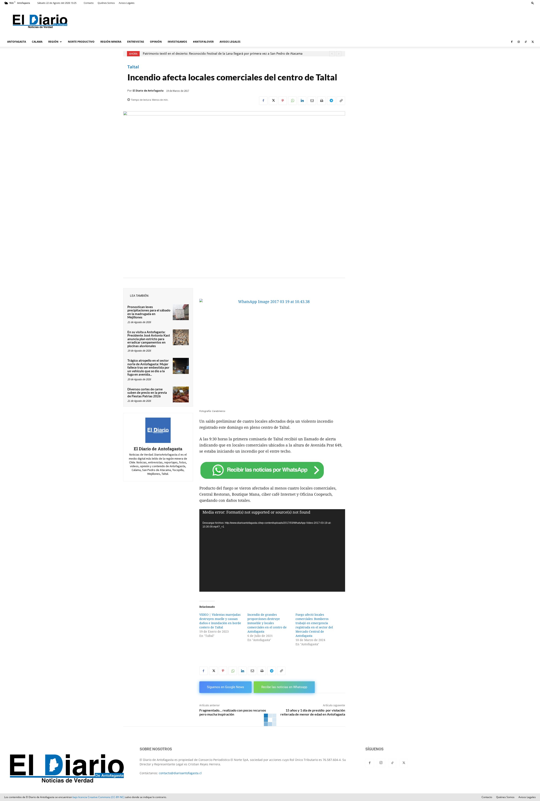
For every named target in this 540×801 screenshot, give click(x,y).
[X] (532, 42)
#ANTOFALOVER (203, 41)
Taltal (133, 67)
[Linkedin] (302, 100)
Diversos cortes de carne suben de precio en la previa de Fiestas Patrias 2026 (147, 392)
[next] (338, 53)
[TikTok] (525, 42)
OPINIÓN (156, 41)
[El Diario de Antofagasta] (158, 430)
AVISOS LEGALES (230, 41)
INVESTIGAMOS (177, 41)
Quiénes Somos (106, 2)
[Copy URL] (341, 100)
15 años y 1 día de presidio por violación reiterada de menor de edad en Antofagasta (312, 712)
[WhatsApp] (292, 100)
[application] (272, 550)
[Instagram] (519, 42)
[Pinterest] (282, 100)
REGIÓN (53, 41)
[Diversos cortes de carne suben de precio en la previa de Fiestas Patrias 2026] (181, 395)
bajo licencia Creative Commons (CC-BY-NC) (98, 797)
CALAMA (37, 41)
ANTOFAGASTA (16, 41)
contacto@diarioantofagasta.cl (180, 773)
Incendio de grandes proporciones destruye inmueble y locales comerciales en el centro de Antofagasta (267, 623)
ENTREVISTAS (135, 41)
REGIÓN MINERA (110, 41)
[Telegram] (331, 100)
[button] (532, 2)
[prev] (332, 53)
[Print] (321, 100)
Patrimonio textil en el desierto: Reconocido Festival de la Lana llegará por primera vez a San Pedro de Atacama (222, 53)
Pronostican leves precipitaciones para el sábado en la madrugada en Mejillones (148, 312)
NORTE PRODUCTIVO (81, 41)
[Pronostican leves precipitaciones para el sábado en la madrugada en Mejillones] (181, 312)
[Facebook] (512, 42)
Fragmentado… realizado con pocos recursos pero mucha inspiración (232, 712)
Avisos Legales (126, 2)
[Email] (312, 100)
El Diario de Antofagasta (148, 90)
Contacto (89, 2)
